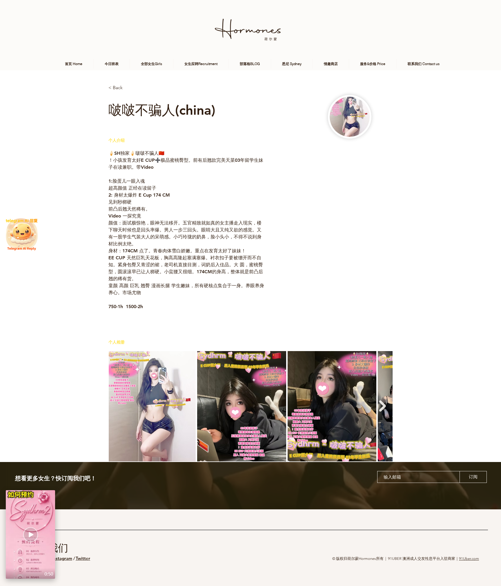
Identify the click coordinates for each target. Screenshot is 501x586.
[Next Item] (382, 406)
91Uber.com (469, 558)
